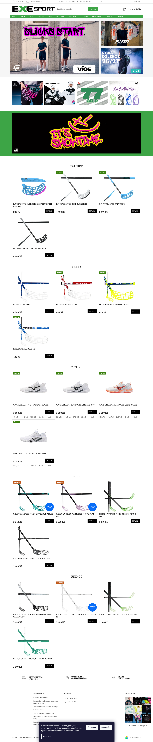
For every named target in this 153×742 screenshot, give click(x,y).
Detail (49, 211)
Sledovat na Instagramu (139, 726)
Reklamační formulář (40, 698)
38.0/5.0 (84, 417)
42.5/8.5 (33, 417)
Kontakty (60, 2)
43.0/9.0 (41, 417)
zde (77, 731)
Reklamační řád (38, 710)
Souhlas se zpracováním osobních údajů (45, 718)
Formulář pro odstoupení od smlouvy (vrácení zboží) (46, 702)
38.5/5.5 (25, 466)
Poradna (72, 2)
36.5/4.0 (68, 417)
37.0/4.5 (76, 417)
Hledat (93, 9)
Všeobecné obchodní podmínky (44, 713)
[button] (16, 48)
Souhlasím (105, 727)
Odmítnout (92, 727)
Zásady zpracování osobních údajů (45, 707)
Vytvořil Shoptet (135, 737)
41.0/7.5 (16, 417)
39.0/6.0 (33, 466)
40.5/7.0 (102, 417)
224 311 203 (71, 701)
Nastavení (47, 736)
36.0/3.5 (59, 417)
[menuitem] (14, 16)
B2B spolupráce (86, 2)
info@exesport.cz (73, 698)
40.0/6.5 (41, 466)
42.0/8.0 (25, 417)
